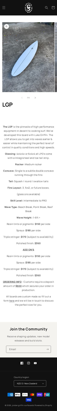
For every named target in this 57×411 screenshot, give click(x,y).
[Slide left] (22, 97)
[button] (3, 7)
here (11, 300)
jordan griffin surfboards (23, 405)
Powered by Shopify (43, 405)
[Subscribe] (47, 349)
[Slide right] (35, 97)
